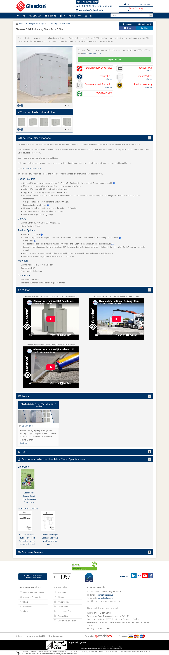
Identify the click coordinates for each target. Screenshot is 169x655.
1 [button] (63, 105)
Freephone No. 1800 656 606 (95, 5)
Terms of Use (63, 616)
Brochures (62, 592)
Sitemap (61, 597)
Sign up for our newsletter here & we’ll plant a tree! (33, 576)
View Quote (146, 4)
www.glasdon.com (105, 598)
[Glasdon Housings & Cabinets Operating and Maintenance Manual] (50, 521)
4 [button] (71, 105)
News (91, 16)
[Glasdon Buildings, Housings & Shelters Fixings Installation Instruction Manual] (27, 521)
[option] (44, 75)
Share (128, 28)
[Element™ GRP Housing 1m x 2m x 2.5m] (22, 122)
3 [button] (68, 105)
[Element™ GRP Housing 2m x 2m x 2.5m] (45, 122)
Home (22, 16)
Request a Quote (114, 59)
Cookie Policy (63, 607)
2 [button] (65, 105)
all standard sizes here (31, 168)
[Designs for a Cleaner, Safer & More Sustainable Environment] (29, 479)
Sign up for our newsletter (87, 2)
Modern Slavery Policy (67, 621)
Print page (128, 24)
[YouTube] (145, 576)
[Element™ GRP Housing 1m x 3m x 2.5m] (33, 122)
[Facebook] (150, 576)
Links (25, 611)
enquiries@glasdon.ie (90, 10)
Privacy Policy (63, 602)
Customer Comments (32, 597)
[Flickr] (139, 576)
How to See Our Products (33, 592)
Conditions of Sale (65, 611)
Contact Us (27, 607)
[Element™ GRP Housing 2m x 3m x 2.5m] (56, 122)
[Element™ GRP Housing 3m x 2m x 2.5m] (67, 122)
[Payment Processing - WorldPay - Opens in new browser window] (103, 636)
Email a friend (146, 24)
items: (129, 4)
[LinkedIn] (134, 576)
